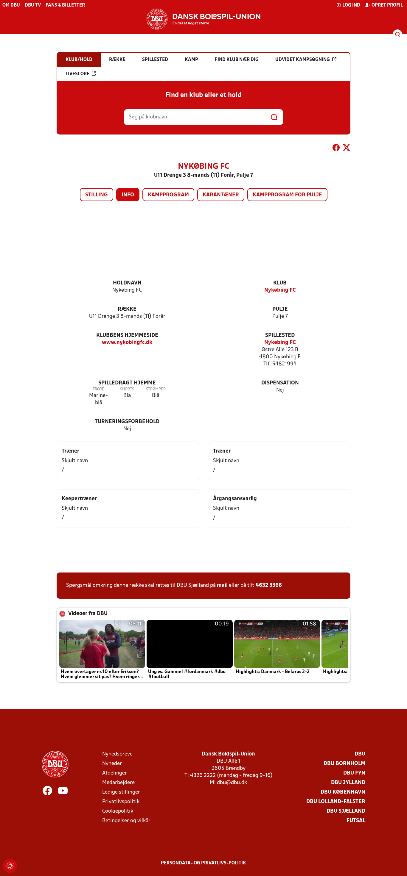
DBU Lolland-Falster (335, 801)
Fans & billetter (65, 5)
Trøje (98, 389)
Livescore (77, 74)
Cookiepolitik (117, 811)
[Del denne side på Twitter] (346, 149)
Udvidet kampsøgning (302, 60)
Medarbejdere (118, 782)
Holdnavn (127, 283)
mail (222, 585)
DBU (360, 754)
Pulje (280, 309)
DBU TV (33, 5)
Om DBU (11, 5)
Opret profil (387, 5)
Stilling (96, 195)
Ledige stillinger (121, 792)
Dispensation (280, 383)
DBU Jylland (348, 782)
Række (127, 309)
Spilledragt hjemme (127, 383)
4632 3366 (269, 585)
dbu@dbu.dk (232, 782)
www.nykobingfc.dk (127, 342)
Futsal (356, 820)
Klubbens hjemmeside (127, 335)
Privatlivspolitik (120, 801)
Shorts (127, 389)
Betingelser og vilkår (126, 820)
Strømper (156, 389)
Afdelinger (114, 773)
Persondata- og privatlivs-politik (203, 863)
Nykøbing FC (280, 290)
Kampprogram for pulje (287, 195)
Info (128, 195)
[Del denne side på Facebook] (336, 149)
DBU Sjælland (346, 811)
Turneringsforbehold (127, 421)
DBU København (343, 792)
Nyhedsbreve (117, 754)
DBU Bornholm (344, 763)
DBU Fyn (354, 773)
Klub (280, 283)
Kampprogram (168, 195)
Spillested (280, 335)
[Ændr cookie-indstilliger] (10, 866)
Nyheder (112, 763)
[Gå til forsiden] (203, 19)
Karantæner (221, 195)
